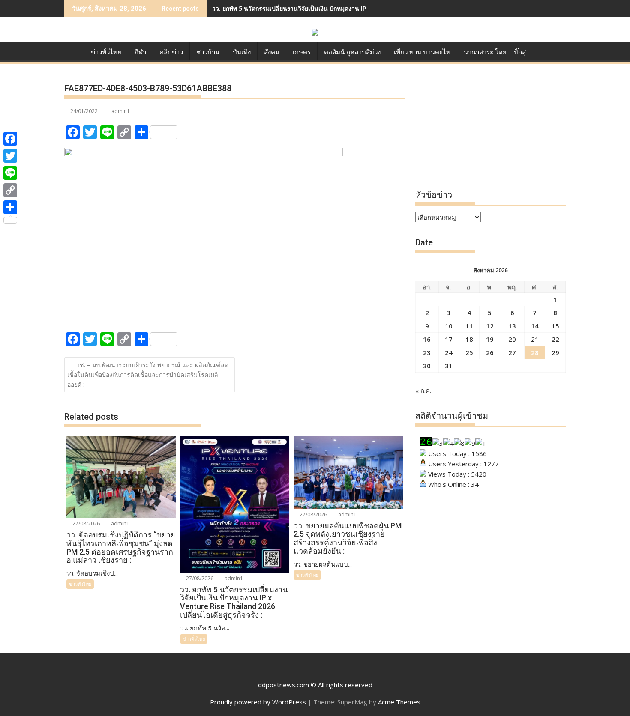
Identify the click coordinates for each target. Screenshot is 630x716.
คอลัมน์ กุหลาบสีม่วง (352, 52)
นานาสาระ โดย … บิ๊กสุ (495, 52)
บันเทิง (242, 52)
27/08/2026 (85, 523)
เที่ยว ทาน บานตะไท (422, 52)
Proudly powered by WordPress (258, 702)
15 (555, 326)
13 (512, 326)
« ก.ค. (423, 390)
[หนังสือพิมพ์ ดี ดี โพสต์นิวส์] (72, 50)
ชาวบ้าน (207, 52)
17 (449, 339)
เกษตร (302, 52)
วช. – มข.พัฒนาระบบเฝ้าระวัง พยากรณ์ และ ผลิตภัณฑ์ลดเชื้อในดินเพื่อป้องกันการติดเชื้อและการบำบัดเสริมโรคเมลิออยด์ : (147, 374)
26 (490, 352)
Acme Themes (399, 702)
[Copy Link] (10, 190)
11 (469, 326)
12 (490, 326)
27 (512, 352)
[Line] (10, 173)
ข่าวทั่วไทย (106, 52)
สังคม (271, 52)
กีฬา (140, 52)
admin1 (120, 111)
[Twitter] (10, 155)
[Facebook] (10, 138)
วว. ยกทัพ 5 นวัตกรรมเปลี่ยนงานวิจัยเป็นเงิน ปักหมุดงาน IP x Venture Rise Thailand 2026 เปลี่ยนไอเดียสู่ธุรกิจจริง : (366, 8)
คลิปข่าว (171, 52)
